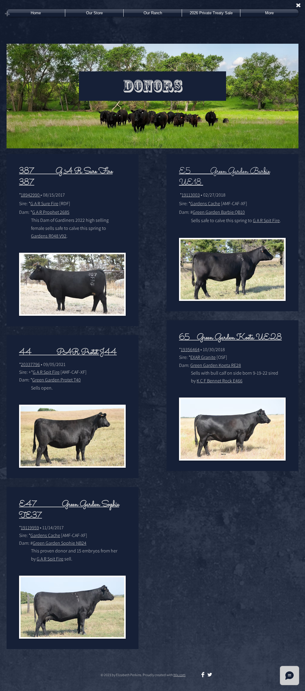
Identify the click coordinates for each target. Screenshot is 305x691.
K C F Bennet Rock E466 (219, 381)
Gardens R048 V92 (48, 236)
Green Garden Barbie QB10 (219, 212)
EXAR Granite (203, 357)
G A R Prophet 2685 (50, 212)
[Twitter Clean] (209, 674)
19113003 (191, 195)
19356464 (190, 349)
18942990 (31, 195)
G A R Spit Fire (46, 372)
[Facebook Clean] (203, 674)
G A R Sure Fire (44, 203)
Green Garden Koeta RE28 (215, 365)
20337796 (30, 364)
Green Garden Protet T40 (56, 380)
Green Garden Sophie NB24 (59, 543)
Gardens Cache (45, 535)
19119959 (30, 527)
